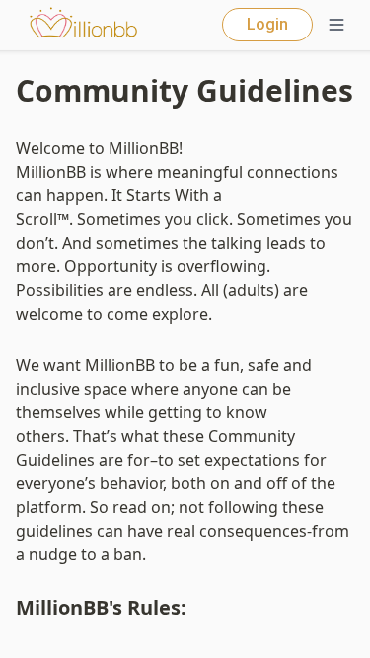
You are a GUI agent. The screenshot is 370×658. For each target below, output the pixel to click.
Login (267, 24)
